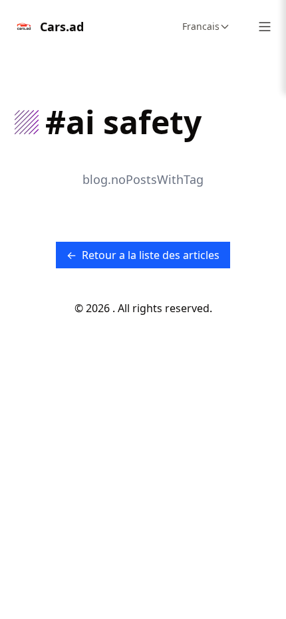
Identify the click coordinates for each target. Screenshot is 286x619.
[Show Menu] (265, 27)
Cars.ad (62, 27)
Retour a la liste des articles (143, 255)
